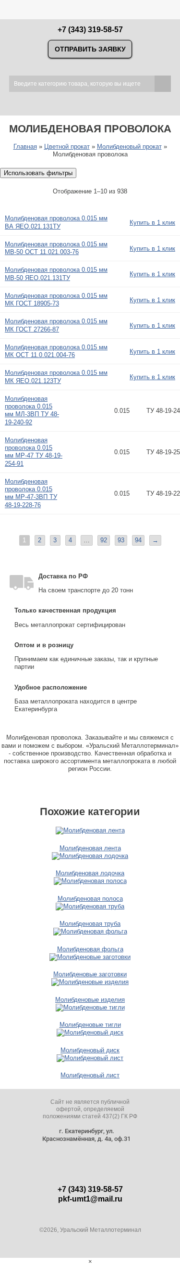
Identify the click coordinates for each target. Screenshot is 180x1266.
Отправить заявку (90, 49)
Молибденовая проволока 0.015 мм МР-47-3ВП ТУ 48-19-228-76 (31, 493)
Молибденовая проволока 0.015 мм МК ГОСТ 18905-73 (56, 299)
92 (103, 540)
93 (121, 540)
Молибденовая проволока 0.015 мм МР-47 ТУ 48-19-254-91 (33, 451)
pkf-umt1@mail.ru (90, 1199)
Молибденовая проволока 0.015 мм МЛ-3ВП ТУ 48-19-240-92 (32, 410)
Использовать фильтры (38, 173)
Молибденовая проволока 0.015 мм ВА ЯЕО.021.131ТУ (56, 222)
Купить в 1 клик (152, 222)
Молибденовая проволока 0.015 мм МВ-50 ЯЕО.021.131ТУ (56, 273)
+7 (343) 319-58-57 (90, 30)
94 (138, 540)
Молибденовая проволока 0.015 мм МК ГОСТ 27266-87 (56, 325)
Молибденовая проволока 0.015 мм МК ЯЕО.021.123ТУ (56, 376)
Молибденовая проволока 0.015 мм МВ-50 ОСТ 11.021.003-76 (56, 248)
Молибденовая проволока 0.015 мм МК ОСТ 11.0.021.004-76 (56, 351)
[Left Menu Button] (6, 6)
